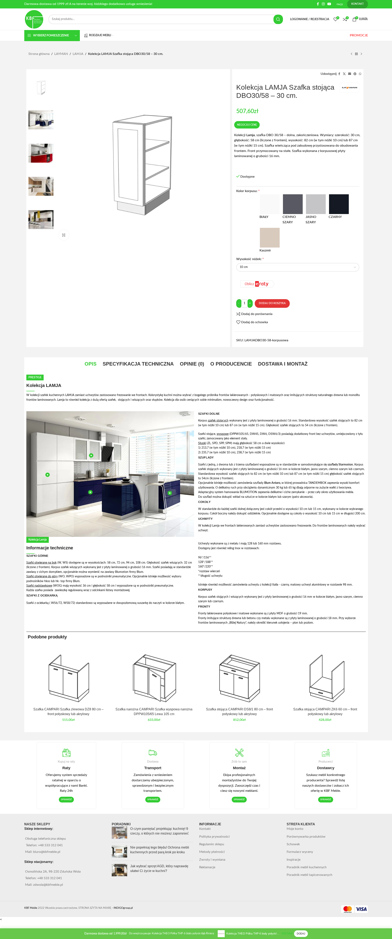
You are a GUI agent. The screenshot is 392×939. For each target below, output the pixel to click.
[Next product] (361, 54)
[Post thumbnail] (119, 833)
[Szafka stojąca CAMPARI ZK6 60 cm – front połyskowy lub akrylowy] (325, 674)
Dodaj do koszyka (272, 303)
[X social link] (344, 74)
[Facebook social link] (317, 4)
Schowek (293, 844)
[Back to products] (356, 54)
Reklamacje (207, 867)
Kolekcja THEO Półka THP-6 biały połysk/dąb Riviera (253, 933)
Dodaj (301, 933)
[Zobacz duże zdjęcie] (64, 235)
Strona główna (39, 54)
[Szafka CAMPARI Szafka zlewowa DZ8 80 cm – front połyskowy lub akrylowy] (68, 674)
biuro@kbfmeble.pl (46, 851)
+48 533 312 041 (50, 845)
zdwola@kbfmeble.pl (48, 884)
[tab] (91, 363)
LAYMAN (61, 54)
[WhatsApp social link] (360, 74)
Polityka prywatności (214, 836)
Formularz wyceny (300, 851)
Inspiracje (293, 859)
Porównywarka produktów (306, 836)
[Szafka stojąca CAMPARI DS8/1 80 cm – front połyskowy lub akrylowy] (239, 674)
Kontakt (205, 828)
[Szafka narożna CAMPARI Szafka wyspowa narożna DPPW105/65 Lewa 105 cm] (154, 674)
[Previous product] (351, 54)
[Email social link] (349, 74)
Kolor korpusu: (248, 191)
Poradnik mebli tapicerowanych (309, 874)
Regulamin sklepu (211, 844)
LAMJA (78, 54)
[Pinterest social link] (355, 74)
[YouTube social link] (329, 4)
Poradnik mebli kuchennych (307, 867)
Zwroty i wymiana (212, 859)
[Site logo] (34, 19)
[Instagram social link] (323, 4)
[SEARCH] (278, 19)
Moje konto (295, 828)
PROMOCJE (359, 35)
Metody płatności (212, 851)
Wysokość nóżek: (250, 259)
